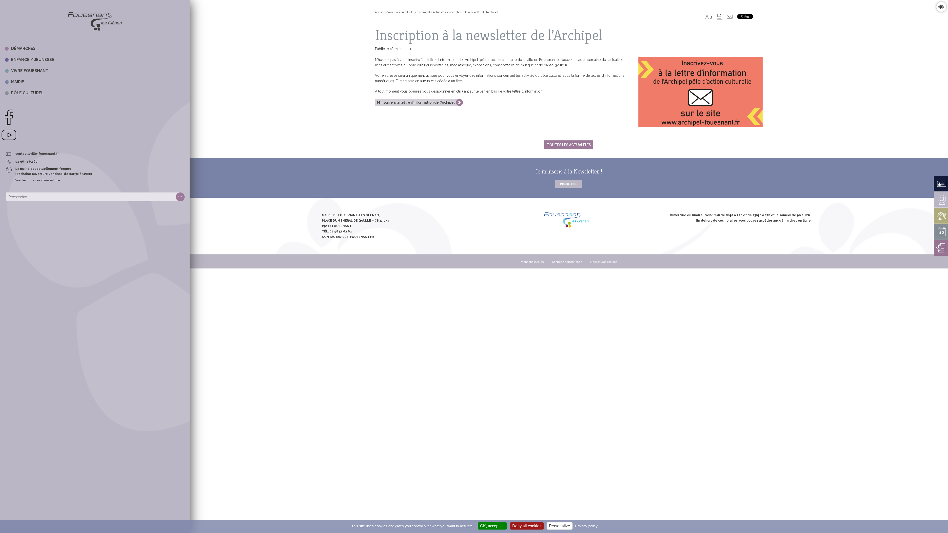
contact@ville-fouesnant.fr (37, 153)
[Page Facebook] (9, 124)
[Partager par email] (729, 17)
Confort (941, 7)
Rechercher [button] (180, 196)
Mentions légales (532, 262)
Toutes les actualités (569, 145)
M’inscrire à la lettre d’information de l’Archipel (415, 102)
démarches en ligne (795, 220)
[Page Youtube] (9, 142)
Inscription (568, 184)
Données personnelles (567, 262)
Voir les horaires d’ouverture (37, 180)
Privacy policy (586, 526)
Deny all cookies (526, 526)
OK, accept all (492, 526)
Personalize (559, 526)
